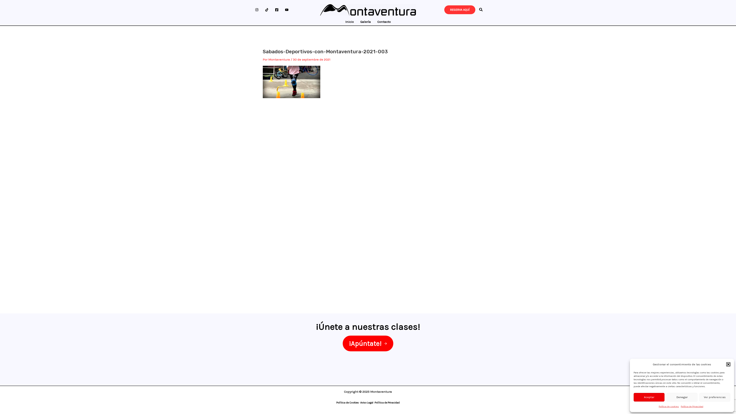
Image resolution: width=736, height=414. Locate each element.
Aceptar (649, 397)
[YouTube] (287, 10)
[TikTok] (267, 10)
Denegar (682, 397)
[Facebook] (277, 10)
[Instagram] (257, 10)
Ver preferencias (715, 397)
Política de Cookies (347, 402)
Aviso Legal (366, 402)
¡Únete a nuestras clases (367, 326)
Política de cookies (669, 406)
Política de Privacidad (692, 406)
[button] (728, 364)
